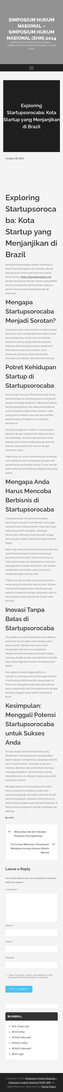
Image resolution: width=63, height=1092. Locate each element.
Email (9, 941)
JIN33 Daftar (18, 1031)
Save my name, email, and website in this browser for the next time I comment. (31, 976)
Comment (11, 889)
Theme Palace (48, 1086)
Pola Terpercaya (20, 1026)
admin (11, 817)
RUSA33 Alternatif (21, 1037)
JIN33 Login (18, 1054)
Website (9, 957)
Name (9, 925)
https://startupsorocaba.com (36, 276)
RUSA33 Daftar (20, 1042)
